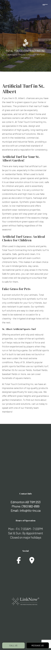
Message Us (37, 645)
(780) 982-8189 (30, 506)
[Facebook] (19, 562)
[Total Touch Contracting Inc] (25, 42)
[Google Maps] (31, 562)
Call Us (13, 645)
